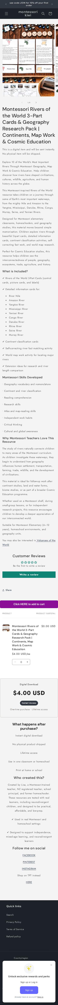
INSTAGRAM (29, 868)
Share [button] (9, 590)
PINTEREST (29, 862)
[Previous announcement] (6, 4)
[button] (6, 13)
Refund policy (13, 936)
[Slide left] (21, 102)
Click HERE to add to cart (29, 604)
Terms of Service (15, 929)
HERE (29, 882)
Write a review (28, 574)
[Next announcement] (52, 4)
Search (10, 914)
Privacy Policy (13, 922)
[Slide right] (36, 102)
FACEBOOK (29, 855)
